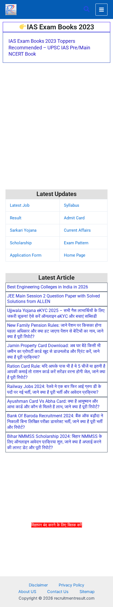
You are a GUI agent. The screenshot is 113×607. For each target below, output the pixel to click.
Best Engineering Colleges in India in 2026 (47, 287)
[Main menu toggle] (101, 10)
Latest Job (19, 205)
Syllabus (71, 205)
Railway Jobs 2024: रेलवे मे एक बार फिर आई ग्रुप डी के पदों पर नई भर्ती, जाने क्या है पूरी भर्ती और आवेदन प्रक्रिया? (54, 389)
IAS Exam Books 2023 (60, 27)
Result (15, 217)
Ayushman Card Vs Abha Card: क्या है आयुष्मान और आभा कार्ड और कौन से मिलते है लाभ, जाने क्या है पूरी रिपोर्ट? (53, 404)
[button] (87, 9)
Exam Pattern (76, 242)
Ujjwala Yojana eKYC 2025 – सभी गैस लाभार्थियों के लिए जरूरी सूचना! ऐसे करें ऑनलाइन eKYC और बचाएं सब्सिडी (55, 313)
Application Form (25, 255)
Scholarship (21, 242)
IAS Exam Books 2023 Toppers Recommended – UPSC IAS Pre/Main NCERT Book (49, 47)
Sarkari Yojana (23, 230)
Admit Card (74, 217)
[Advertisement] (56, 566)
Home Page (74, 255)
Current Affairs (77, 230)
